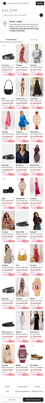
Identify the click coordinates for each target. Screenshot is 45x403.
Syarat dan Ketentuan (22, 391)
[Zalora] (22, 10)
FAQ (7, 391)
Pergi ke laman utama (33, 399)
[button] (22, 3)
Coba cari (12, 399)
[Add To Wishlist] (13, 65)
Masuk (37, 386)
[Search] (41, 15)
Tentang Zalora (22, 386)
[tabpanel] (22, 210)
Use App (40, 3)
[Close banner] (2, 3)
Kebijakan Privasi (37, 391)
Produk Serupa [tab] (11, 39)
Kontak (7, 386)
